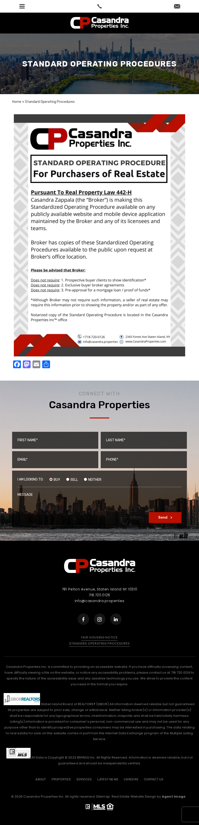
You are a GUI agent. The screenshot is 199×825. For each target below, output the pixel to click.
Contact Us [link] (154, 779)
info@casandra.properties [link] (99, 600)
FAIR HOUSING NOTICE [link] (99, 637)
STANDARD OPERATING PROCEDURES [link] (99, 643)
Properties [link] (61, 779)
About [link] (40, 779)
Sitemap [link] (103, 796)
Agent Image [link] (174, 796)
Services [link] (84, 779)
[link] (99, 6)
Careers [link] (131, 779)
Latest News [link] (107, 779)
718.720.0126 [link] (99, 595)
